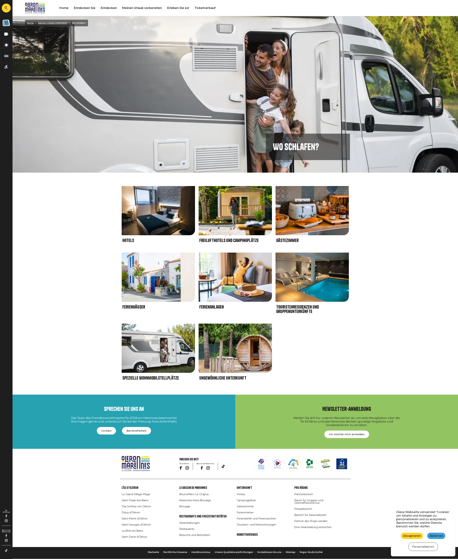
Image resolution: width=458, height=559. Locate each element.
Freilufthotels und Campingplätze (229, 240)
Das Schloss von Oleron (136, 506)
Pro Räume (301, 487)
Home (64, 8)
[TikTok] (6, 550)
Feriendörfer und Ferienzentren (256, 518)
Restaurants (186, 529)
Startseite (153, 552)
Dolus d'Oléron (131, 512)
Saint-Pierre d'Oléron (135, 518)
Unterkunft (244, 487)
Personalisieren (423, 546)
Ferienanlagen (211, 307)
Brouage (184, 506)
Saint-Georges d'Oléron (136, 524)
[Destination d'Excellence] (277, 464)
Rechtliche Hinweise (175, 552)
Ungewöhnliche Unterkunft (222, 378)
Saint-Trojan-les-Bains (135, 500)
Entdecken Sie (84, 8)
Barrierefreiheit (136, 430)
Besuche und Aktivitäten (194, 535)
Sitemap (290, 552)
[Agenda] (6, 23)
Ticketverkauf (205, 8)
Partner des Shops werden (311, 521)
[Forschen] (6, 8)
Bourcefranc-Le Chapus (194, 494)
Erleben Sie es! (178, 8)
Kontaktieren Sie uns (269, 552)
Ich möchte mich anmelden (347, 434)
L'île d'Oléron (130, 487)
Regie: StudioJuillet (311, 552)
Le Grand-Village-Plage (136, 494)
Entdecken (109, 8)
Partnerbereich (303, 494)
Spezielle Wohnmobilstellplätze (150, 378)
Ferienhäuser (133, 307)
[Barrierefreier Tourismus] (6, 67)
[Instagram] (6, 520)
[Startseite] (35, 8)
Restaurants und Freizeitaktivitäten (202, 516)
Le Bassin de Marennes (193, 487)
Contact (106, 430)
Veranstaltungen (189, 523)
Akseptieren (412, 536)
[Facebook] (6, 516)
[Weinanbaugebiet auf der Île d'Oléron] (309, 464)
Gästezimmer (287, 240)
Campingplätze (246, 500)
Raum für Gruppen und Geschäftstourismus (308, 501)
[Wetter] (6, 45)
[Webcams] (6, 34)
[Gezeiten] (6, 56)
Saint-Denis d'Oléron (134, 537)
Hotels (128, 240)
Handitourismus (247, 534)
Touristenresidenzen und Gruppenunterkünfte (297, 309)
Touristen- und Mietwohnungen (256, 524)
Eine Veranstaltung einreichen (313, 527)
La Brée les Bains (132, 530)
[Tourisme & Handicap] (342, 464)
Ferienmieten (245, 512)
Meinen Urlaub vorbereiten (142, 8)
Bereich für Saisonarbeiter (310, 515)
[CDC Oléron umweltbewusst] (325, 464)
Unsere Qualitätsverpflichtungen (234, 552)
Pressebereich (303, 509)
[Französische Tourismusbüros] (261, 464)
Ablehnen (436, 536)
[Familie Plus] (293, 464)
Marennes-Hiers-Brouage (195, 500)
